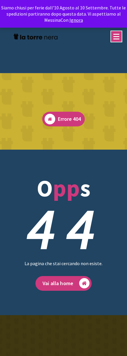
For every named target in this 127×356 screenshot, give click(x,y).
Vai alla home (58, 283)
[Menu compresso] (116, 36)
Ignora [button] (76, 20)
